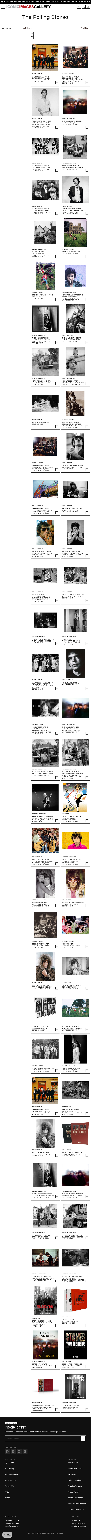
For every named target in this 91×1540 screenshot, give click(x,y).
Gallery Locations (74, 1480)
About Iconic (73, 1463)
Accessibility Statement (77, 1504)
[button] (85, 28)
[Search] (79, 7)
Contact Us (9, 1486)
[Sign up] (83, 1438)
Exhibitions (72, 1474)
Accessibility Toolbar (76, 1509)
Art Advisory (9, 1469)
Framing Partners (75, 1486)
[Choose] (57, 82)
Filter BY (32, 35)
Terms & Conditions (75, 1498)
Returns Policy (10, 1480)
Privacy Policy (73, 1492)
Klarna (7, 1498)
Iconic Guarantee (74, 1469)
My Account (9, 1463)
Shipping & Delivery (12, 1474)
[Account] (84, 7)
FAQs (7, 1492)
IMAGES (58, 1533)
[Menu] (3, 7)
